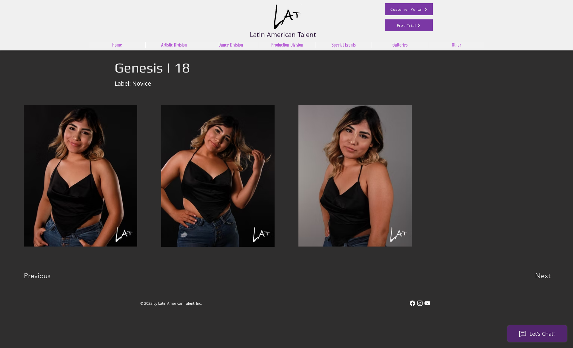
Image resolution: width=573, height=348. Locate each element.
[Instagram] (419, 303)
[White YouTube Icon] (427, 303)
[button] (230, 45)
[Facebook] (412, 303)
